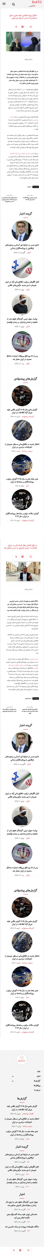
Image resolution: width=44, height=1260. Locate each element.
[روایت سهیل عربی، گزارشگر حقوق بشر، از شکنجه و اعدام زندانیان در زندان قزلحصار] (22, 304)
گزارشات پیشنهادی (28, 416)
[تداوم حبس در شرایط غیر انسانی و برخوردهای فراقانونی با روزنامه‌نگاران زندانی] (22, 230)
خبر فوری (29, 187)
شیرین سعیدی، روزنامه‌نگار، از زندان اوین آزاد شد (30, 198)
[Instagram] (31, 27)
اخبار (29, 252)
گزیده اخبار (25, 214)
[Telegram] (22, 27)
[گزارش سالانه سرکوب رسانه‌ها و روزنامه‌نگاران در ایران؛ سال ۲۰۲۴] (22, 499)
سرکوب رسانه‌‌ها (27, 451)
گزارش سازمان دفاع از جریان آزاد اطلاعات (22, 154)
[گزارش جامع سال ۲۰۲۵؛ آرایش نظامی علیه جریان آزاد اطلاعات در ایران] (22, 395)
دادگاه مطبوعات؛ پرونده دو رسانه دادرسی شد (22, 1227)
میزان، (23, 90)
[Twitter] (16, 27)
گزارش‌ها (22, 1099)
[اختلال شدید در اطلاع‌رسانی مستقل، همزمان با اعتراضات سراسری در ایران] (22, 430)
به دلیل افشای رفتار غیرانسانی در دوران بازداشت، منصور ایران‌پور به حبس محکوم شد (9, 199)
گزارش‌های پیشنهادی (25, 379)
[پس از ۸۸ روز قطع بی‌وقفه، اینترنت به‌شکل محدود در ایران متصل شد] (22, 341)
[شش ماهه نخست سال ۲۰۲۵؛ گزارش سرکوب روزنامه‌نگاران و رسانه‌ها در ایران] (22, 464)
